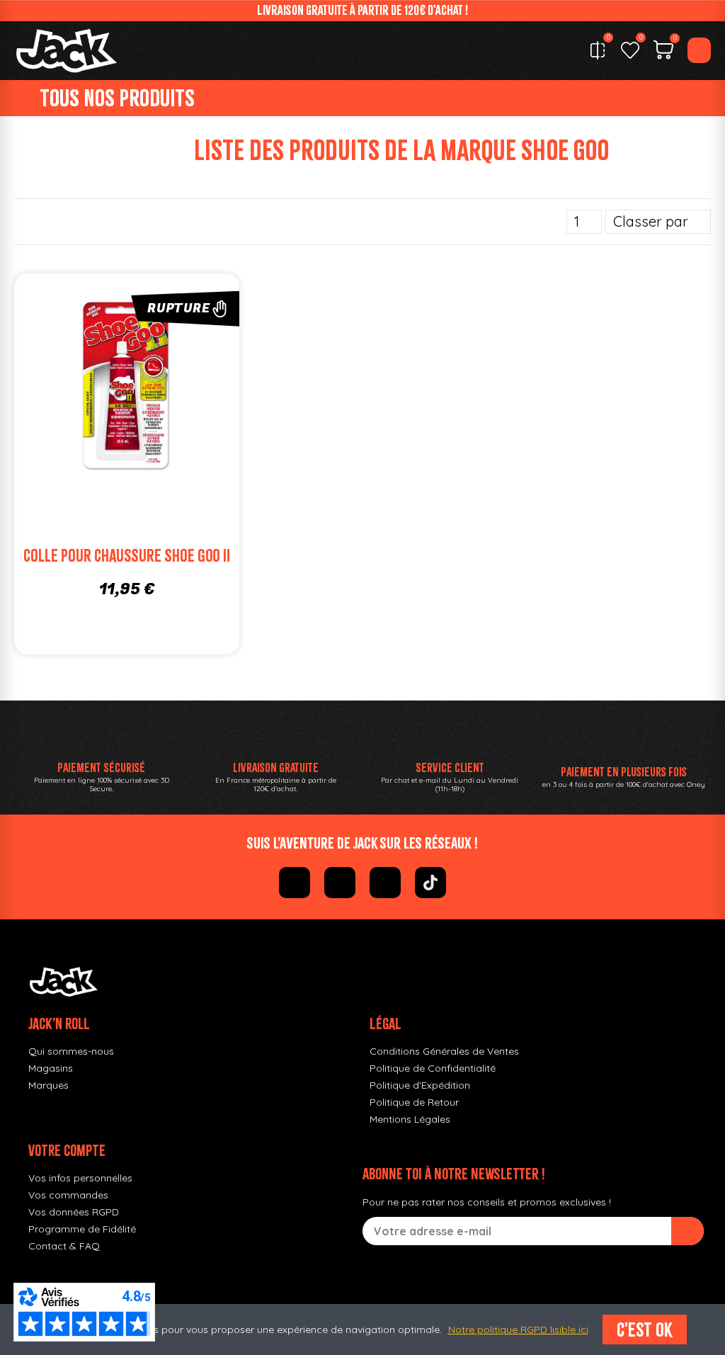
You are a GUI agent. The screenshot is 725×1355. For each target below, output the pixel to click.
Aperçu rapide (190, 389)
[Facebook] (294, 882)
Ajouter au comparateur (63, 389)
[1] (687, 1231)
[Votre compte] (699, 50)
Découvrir (148, 417)
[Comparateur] (597, 50)
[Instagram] (339, 882)
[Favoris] (630, 50)
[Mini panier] (663, 52)
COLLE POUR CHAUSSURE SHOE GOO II (126, 555)
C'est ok (645, 1329)
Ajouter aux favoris (105, 389)
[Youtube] (385, 882)
